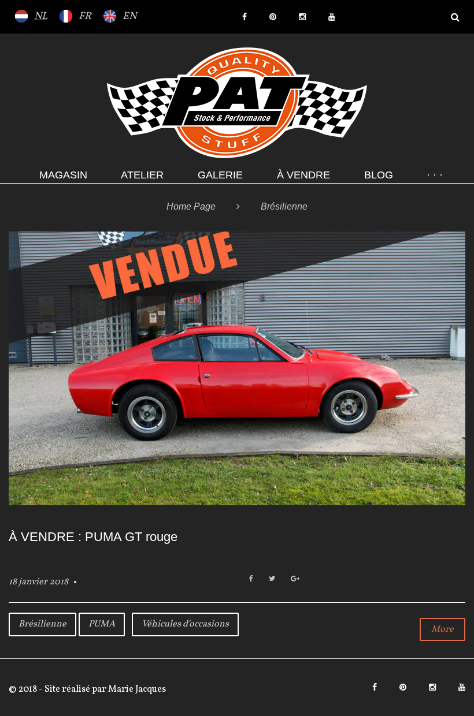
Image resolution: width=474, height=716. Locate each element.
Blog (378, 175)
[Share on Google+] (295, 579)
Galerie (220, 175)
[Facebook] (244, 17)
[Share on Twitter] (272, 579)
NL (40, 16)
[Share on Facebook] (251, 579)
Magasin (63, 175)
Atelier (142, 175)
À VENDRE (303, 175)
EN (129, 16)
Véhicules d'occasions (185, 624)
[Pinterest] (272, 17)
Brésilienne (42, 624)
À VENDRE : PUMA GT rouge (93, 536)
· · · (435, 175)
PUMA (101, 624)
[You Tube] (331, 17)
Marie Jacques (136, 689)
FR (85, 16)
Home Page (191, 206)
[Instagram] (302, 17)
